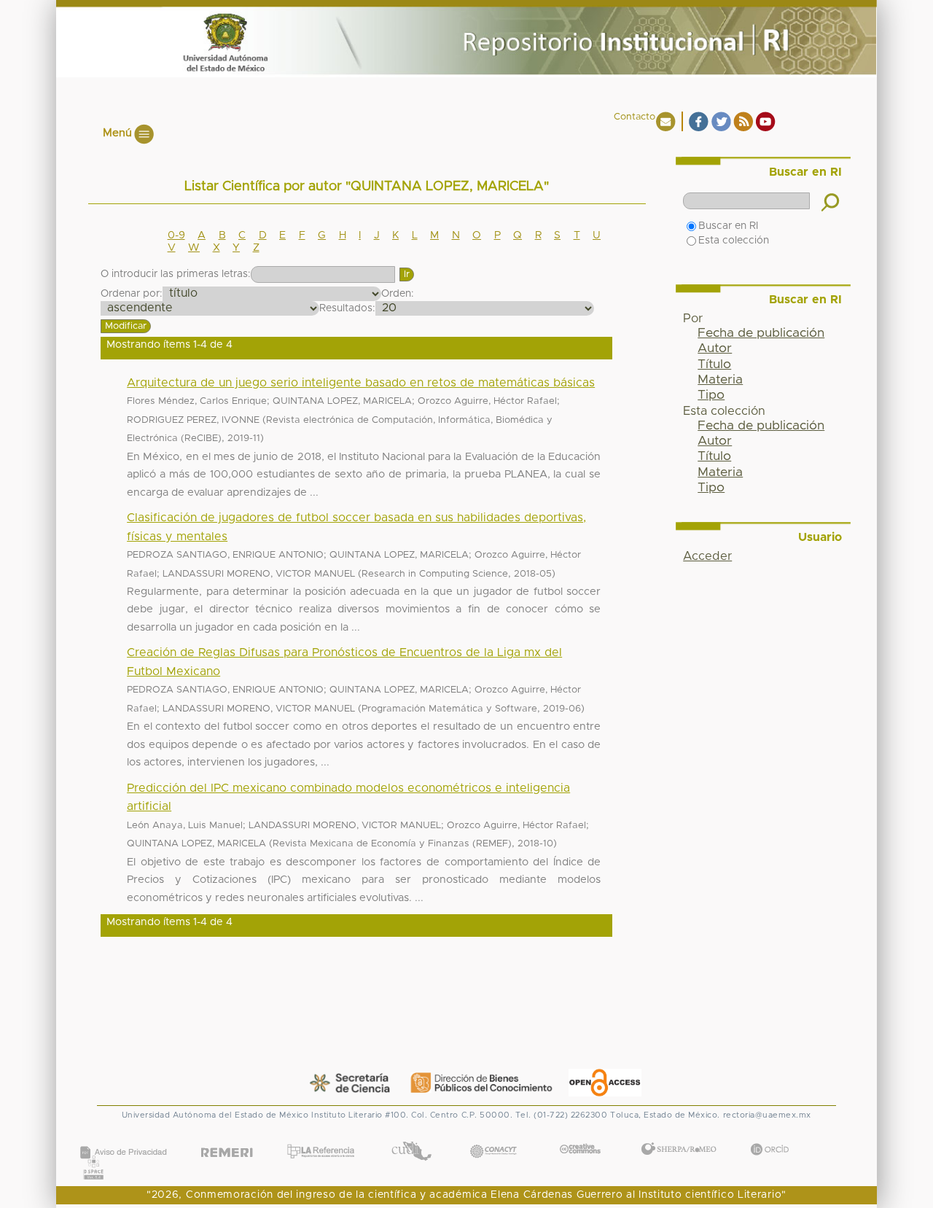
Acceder (707, 556)
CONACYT (493, 1136)
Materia (720, 379)
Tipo (711, 395)
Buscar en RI (728, 226)
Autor (715, 348)
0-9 (176, 235)
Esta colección (733, 240)
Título (714, 364)
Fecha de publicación (761, 333)
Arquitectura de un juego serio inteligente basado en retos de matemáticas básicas (361, 383)
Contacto (634, 117)
